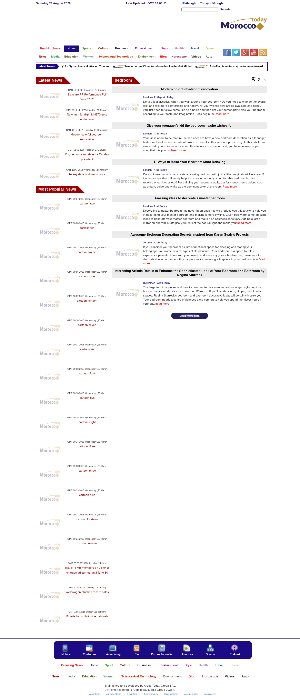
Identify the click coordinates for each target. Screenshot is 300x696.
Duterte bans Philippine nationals (87, 616)
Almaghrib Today (197, 3)
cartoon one (87, 276)
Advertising (113, 654)
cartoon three (87, 470)
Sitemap (211, 654)
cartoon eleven (87, 543)
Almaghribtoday (114, 694)
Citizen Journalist (162, 654)
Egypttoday (133, 694)
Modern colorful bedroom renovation (189, 89)
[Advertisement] (128, 25)
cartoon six (87, 349)
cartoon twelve (87, 252)
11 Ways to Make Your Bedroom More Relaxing (189, 162)
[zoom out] (264, 79)
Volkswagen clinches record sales (87, 592)
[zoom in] (253, 79)
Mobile (65, 654)
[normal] (259, 79)
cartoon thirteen (87, 300)
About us (187, 654)
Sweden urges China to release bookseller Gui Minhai (154, 66)
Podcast (235, 654)
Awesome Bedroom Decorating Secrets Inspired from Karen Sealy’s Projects (189, 234)
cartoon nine (87, 494)
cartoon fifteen (87, 446)
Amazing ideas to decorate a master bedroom (189, 198)
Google (218, 3)
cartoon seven (87, 324)
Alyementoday (191, 694)
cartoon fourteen (87, 519)
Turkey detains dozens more (87, 174)
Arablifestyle (210, 694)
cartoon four (87, 373)
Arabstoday (95, 694)
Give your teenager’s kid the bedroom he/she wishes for (190, 125)
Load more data (189, 315)
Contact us (89, 654)
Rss (137, 654)
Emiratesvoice (151, 694)
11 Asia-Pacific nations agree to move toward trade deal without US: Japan (248, 66)
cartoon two (87, 203)
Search (225, 9)
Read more (222, 113)
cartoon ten (87, 227)
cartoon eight (87, 422)
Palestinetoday (171, 694)
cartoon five (87, 397)
